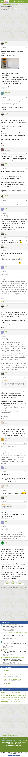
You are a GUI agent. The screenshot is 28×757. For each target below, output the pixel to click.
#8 (26, 237)
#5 (26, 168)
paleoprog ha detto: (6, 504)
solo (16, 701)
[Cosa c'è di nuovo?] (23, 1)
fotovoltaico (16, 692)
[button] (1, 738)
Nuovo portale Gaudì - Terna (9, 641)
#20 (26, 547)
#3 (26, 118)
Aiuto (20, 740)
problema (7, 699)
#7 (26, 213)
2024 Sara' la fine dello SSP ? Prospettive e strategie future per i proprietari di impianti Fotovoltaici (15, 633)
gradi (25, 692)
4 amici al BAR (5, 655)
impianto (7, 695)
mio (25, 695)
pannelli (6, 697)
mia (23, 695)
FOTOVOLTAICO (6, 639)
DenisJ (3, 8)
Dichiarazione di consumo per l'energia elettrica (14, 657)
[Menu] (1, 1)
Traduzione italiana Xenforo (6, 749)
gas (22, 692)
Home (23, 740)
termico (10, 703)
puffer (18, 699)
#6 (26, 200)
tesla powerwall (4, 9)
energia (3, 692)
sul (22, 701)
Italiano (5, 738)
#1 (26, 47)
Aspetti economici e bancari (8, 630)
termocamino (17, 703)
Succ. (14, 581)
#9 (26, 250)
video (26, 703)
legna (19, 695)
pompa (24, 697)
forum (9, 692)
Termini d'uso (9, 740)
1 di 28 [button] (10, 581)
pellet (16, 697)
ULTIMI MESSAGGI (5, 622)
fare (7, 692)
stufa (19, 701)
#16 (26, 471)
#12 (26, 336)
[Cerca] (26, 1)
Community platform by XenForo (11, 747)
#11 (26, 310)
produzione (13, 699)
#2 (26, 97)
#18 (26, 501)
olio (1, 697)
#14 (26, 426)
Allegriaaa (5, 649)
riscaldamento (5, 701)
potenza (2, 699)
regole (23, 703)
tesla (20, 8)
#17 (26, 490)
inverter (15, 695)
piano (20, 697)
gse (1, 695)
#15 (26, 443)
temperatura (4, 703)
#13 (26, 377)
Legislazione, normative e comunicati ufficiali (12, 663)
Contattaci (3, 740)
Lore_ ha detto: (5, 380)
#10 (26, 271)
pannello (11, 697)
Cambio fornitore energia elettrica (11, 624)
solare (13, 701)
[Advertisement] (14, 25)
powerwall (16, 8)
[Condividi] (25, 47)
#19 (26, 526)
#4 (26, 153)
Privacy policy (15, 740)
